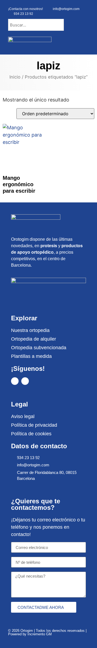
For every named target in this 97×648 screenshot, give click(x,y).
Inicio (14, 77)
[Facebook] (15, 381)
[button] (87, 44)
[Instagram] (25, 381)
